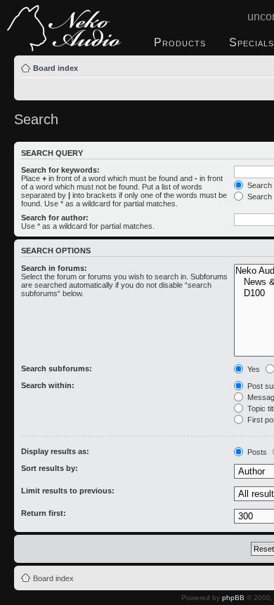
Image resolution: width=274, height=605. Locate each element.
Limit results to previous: (68, 490)
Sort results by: (49, 468)
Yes (252, 369)
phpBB (233, 597)
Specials (251, 42)
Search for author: (55, 217)
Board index (55, 68)
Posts (256, 452)
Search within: (47, 385)
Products (180, 42)
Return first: (43, 513)
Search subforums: (56, 368)
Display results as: (55, 451)
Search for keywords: (60, 170)
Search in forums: (54, 268)
